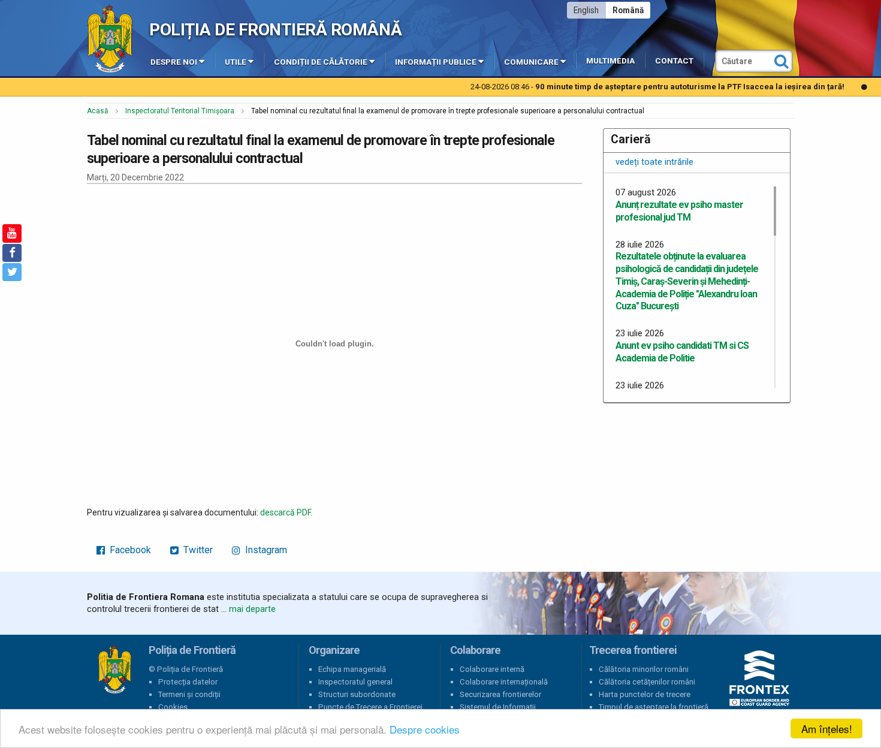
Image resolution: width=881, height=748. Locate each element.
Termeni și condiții (189, 694)
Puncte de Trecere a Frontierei (370, 706)
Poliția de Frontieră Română (275, 30)
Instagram (265, 550)
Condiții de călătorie (320, 62)
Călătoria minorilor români (644, 669)
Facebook (129, 550)
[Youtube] (12, 233)
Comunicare (531, 62)
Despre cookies (425, 729)
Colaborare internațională (504, 681)
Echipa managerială (352, 669)
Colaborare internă (492, 669)
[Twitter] (12, 272)
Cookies (173, 706)
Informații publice (435, 62)
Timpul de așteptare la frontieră (653, 706)
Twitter (197, 550)
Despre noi (173, 62)
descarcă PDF (285, 512)
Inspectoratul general (355, 681)
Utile (235, 62)
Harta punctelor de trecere (644, 694)
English (586, 10)
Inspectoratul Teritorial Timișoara (179, 111)
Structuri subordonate (357, 694)
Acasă (97, 111)
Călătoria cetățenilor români (647, 681)
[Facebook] (12, 253)
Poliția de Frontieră (114, 669)
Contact (674, 60)
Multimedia (610, 60)
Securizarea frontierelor (500, 694)
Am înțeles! (826, 728)
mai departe (252, 609)
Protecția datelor (188, 681)
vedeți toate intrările (654, 161)
